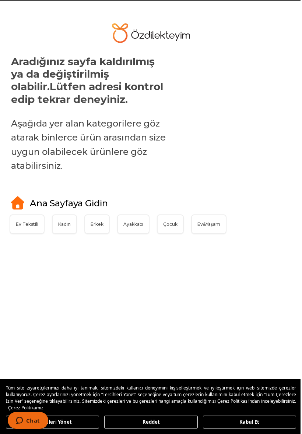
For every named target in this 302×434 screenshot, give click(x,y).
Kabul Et (245, 421)
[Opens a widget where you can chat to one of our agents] (27, 421)
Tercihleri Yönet (51, 421)
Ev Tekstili (27, 224)
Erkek (97, 224)
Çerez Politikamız (62, 408)
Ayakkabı (133, 224)
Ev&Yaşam (208, 224)
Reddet (148, 421)
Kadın (64, 224)
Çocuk (170, 224)
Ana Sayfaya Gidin (69, 203)
